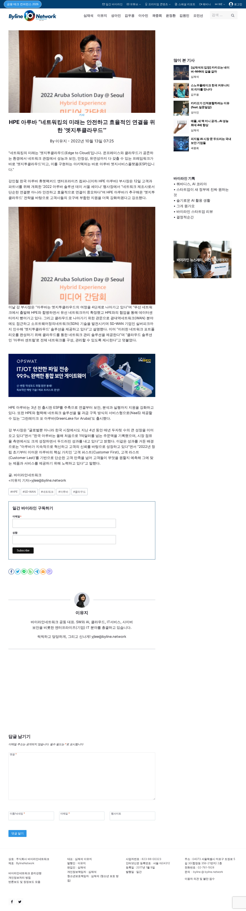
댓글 (13, 754)
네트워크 (47, 491)
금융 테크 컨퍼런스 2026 (22, 4)
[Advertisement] (81, 697)
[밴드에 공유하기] (30, 571)
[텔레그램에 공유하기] (37, 571)
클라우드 (79, 491)
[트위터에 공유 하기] (18, 571)
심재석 (88, 15)
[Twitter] (19, 901)
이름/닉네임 (17, 813)
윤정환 (171, 15)
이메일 (17, 516)
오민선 (198, 15)
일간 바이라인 (114, 4)
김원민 (184, 15)
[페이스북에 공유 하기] (11, 571)
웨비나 (207, 4)
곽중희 (157, 15)
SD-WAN (29, 491)
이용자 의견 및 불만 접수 (200, 878)
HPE (14, 491)
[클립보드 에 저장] (50, 571)
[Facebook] (11, 901)
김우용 (130, 15)
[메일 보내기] (43, 571)
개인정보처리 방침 (19, 877)
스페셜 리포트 (186, 4)
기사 (81, 114)
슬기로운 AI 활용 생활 (193, 200)
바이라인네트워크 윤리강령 (25, 873)
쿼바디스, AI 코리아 (191, 184)
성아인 (116, 15)
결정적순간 (185, 217)
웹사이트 (116, 813)
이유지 (102, 15)
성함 (14, 532)
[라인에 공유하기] (24, 571)
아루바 (63, 491)
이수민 (143, 15)
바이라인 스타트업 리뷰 (194, 212)
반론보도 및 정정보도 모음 (24, 881)
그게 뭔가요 (185, 206)
